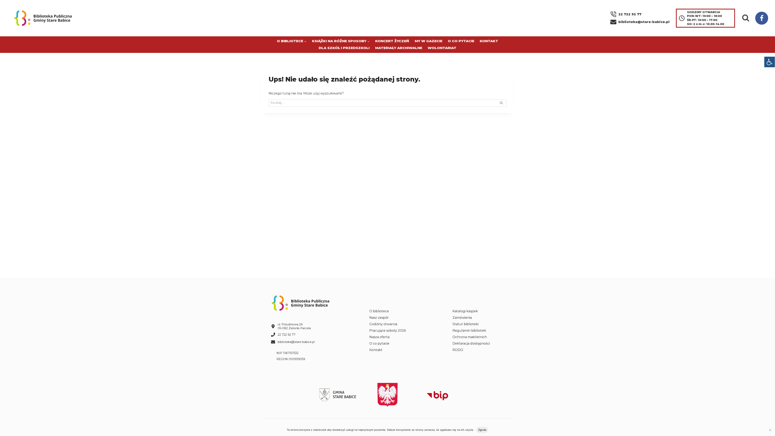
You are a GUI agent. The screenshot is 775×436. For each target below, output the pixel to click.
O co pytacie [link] (461, 41)
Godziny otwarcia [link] (383, 324)
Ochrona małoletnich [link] (469, 337)
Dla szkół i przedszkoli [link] (344, 48)
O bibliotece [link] (379, 311)
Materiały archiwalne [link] (398, 48)
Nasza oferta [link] (379, 337)
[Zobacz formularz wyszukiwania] (745, 18)
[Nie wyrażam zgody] (770, 430)
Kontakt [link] (489, 41)
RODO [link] (457, 350)
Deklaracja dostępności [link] (471, 343)
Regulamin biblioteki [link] (469, 330)
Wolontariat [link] (442, 48)
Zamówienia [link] (462, 318)
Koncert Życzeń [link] (392, 41)
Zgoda (482, 429)
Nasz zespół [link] (378, 318)
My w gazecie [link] (428, 41)
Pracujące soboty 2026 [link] (387, 330)
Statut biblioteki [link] (465, 324)
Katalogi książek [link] (465, 311)
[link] (769, 62)
